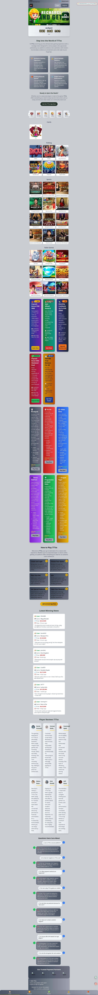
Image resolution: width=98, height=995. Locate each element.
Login (57, 5)
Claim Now (35, 348)
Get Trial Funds (49, 400)
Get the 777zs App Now (49, 104)
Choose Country (65, 1)
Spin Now (49, 348)
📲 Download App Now (49, 604)
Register (64, 5)
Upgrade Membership (62, 347)
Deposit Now (35, 401)
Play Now (35, 469)
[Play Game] (95, 983)
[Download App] (64, 974)
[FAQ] (95, 977)
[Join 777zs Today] (49, 16)
